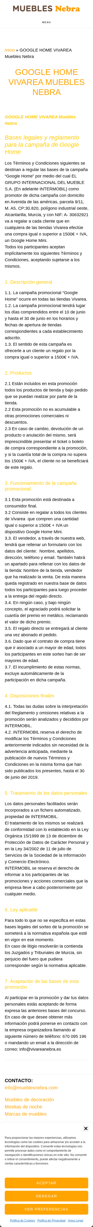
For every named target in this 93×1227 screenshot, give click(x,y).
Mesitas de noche (23, 1106)
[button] (85, 1128)
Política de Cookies (22, 1220)
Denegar (46, 1196)
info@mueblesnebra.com (31, 1087)
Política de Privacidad (51, 1220)
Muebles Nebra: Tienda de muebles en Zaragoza (46, 8)
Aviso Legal (75, 1220)
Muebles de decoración (29, 1099)
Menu (46, 22)
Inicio (10, 50)
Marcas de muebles (25, 1114)
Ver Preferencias (46, 1209)
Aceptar (46, 1183)
